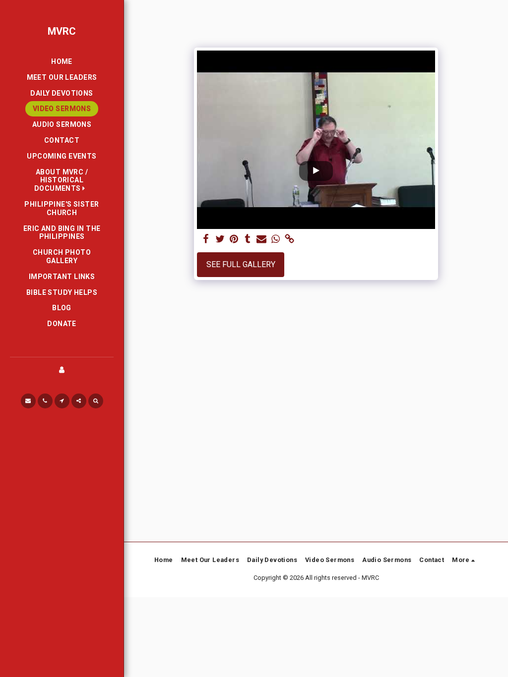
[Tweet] (220, 239)
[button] (62, 180)
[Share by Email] (261, 239)
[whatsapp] (275, 239)
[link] (289, 239)
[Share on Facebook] (206, 239)
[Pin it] (234, 239)
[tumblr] (248, 239)
